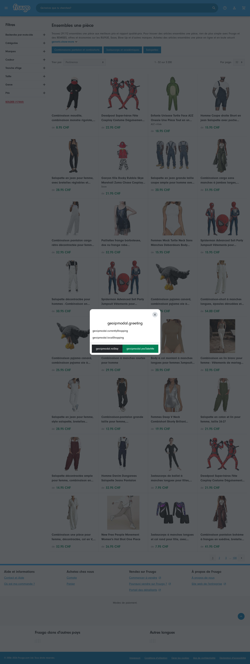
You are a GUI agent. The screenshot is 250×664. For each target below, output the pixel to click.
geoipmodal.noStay (107, 348)
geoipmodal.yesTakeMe (140, 348)
